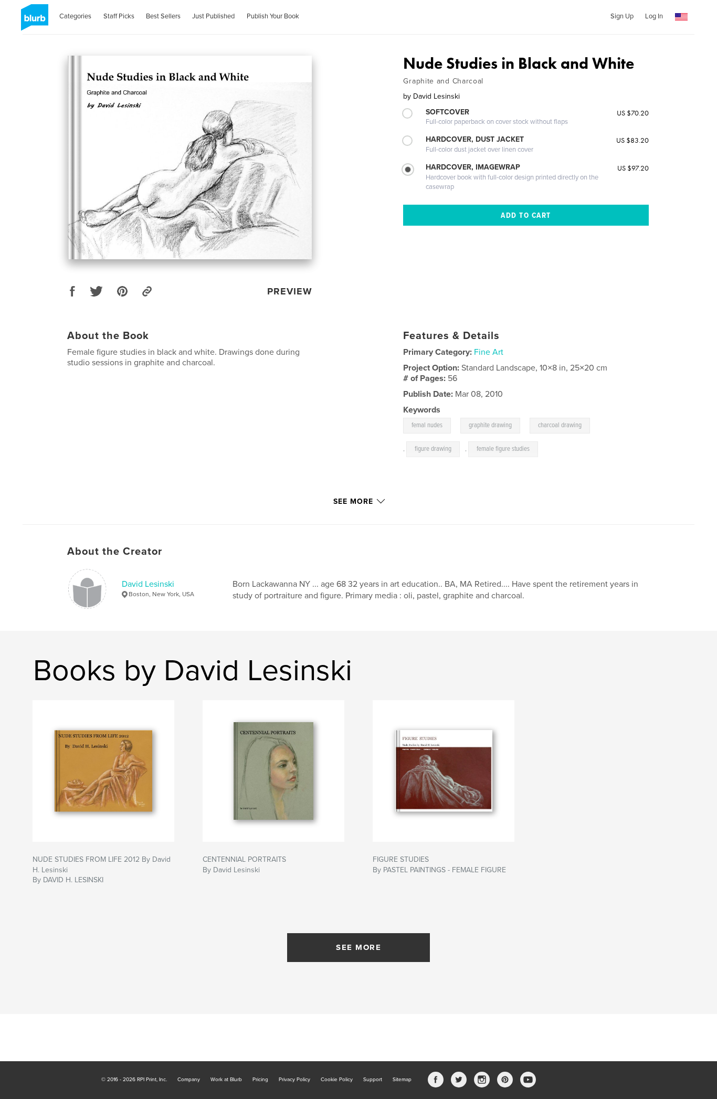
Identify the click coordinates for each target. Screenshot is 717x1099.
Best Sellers (163, 16)
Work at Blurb (226, 1079)
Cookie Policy (337, 1079)
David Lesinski (148, 584)
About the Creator (114, 551)
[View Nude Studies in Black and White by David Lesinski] (190, 157)
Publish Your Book (273, 16)
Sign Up (622, 16)
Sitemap (402, 1079)
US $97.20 (633, 168)
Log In (654, 16)
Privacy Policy (294, 1079)
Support (372, 1079)
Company (188, 1079)
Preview (289, 291)
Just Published (213, 16)
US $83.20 (632, 140)
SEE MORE (358, 947)
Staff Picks (118, 16)
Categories (75, 16)
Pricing (260, 1079)
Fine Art (488, 352)
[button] (681, 17)
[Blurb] (33, 21)
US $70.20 (633, 113)
